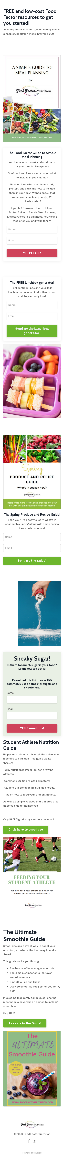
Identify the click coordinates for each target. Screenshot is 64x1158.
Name (10, 692)
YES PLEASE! (32, 253)
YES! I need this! (32, 728)
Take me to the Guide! (25, 1023)
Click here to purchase (26, 829)
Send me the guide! (32, 560)
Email (10, 708)
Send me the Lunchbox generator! (32, 331)
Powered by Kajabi (32, 1152)
